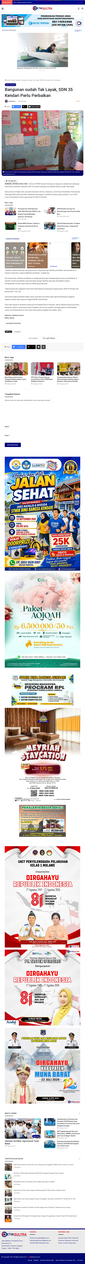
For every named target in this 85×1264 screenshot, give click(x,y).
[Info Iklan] (42, 20)
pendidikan (17, 331)
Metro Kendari (16, 80)
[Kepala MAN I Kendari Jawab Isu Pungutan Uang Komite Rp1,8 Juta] (10, 226)
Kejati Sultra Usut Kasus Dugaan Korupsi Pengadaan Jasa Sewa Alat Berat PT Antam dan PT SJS (44, 1199)
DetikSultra (11, 101)
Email (7, 435)
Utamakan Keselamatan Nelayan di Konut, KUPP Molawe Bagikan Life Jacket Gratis (40, 2)
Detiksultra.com (35, 1257)
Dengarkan (12, 181)
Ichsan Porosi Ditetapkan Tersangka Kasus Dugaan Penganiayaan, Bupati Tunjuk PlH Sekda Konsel (45, 1216)
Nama (7, 426)
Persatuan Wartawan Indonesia (68, 1240)
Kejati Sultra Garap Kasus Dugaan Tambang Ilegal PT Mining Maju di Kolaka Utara (39, 1190)
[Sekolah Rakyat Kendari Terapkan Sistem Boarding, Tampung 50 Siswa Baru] (49, 226)
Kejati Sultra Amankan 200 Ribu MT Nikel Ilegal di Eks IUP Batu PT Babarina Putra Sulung (42, 1207)
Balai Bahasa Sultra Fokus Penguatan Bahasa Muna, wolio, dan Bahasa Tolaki (15, 379)
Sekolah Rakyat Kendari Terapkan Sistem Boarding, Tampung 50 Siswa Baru (68, 226)
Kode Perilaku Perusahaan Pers (66, 1260)
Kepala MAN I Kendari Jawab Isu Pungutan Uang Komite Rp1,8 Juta (28, 226)
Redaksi (36, 1260)
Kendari (7, 1246)
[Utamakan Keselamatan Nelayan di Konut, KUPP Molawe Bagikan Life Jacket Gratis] (49, 1144)
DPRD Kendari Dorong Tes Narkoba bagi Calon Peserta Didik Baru (68, 211)
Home (8, 80)
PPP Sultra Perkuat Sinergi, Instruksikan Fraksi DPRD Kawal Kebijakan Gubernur (42, 379)
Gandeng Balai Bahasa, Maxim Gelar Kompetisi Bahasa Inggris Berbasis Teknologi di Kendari (68, 379)
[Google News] (48, 338)
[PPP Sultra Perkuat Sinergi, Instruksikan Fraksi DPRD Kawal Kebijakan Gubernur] (42, 368)
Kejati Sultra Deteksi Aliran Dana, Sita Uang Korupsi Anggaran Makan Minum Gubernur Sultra (43, 1164)
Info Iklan (80, 1260)
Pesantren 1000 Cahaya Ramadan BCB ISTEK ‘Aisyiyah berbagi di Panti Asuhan (39, 1173)
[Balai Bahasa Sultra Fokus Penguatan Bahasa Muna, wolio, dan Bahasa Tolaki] (16, 368)
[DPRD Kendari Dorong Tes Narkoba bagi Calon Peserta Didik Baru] (49, 210)
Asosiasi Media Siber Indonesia (68, 1238)
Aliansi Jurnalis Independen (67, 1243)
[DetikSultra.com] (42, 8)
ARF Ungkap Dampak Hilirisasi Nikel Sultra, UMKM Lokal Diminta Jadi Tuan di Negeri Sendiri (68, 1134)
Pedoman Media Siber (47, 1260)
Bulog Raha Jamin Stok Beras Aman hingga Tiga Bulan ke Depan (34, 1182)
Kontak (30, 1260)
